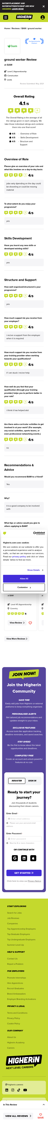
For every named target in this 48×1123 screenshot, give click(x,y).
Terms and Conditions (17, 1012)
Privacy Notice (34, 880)
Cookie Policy (13, 1023)
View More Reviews (15, 638)
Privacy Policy (13, 1018)
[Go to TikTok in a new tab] (18, 1090)
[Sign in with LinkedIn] (24, 858)
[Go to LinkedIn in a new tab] (6, 1090)
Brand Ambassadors (16, 993)
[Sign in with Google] (15, 858)
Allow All (24, 578)
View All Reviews (17, 1116)
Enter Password (14, 833)
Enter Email (12, 813)
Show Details (33, 570)
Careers (10, 1047)
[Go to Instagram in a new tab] (12, 1090)
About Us (11, 1037)
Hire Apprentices (15, 983)
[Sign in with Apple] (33, 858)
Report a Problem (15, 963)
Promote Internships (16, 977)
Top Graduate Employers (18, 934)
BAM (9, 64)
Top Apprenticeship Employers (21, 928)
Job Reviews (13, 918)
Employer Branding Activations (21, 999)
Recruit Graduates (15, 988)
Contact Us (12, 958)
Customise (22, 587)
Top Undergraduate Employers (21, 939)
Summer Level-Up (15, 944)
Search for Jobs (14, 912)
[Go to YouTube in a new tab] (25, 1090)
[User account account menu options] (43, 17)
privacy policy (19, 556)
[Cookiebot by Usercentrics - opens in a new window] (34, 533)
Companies (12, 923)
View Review (16, 622)
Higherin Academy (16, 1042)
